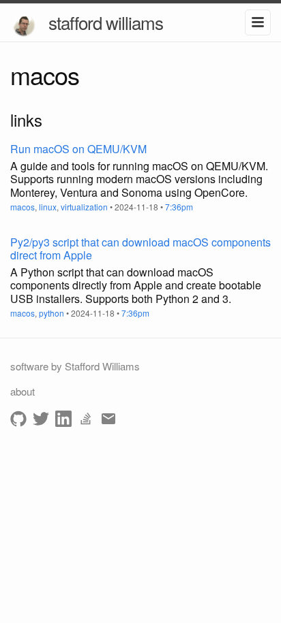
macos (22, 206)
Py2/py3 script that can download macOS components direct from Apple (140, 248)
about (22, 391)
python (51, 313)
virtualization (84, 206)
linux (48, 206)
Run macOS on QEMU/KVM (78, 149)
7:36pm (179, 206)
